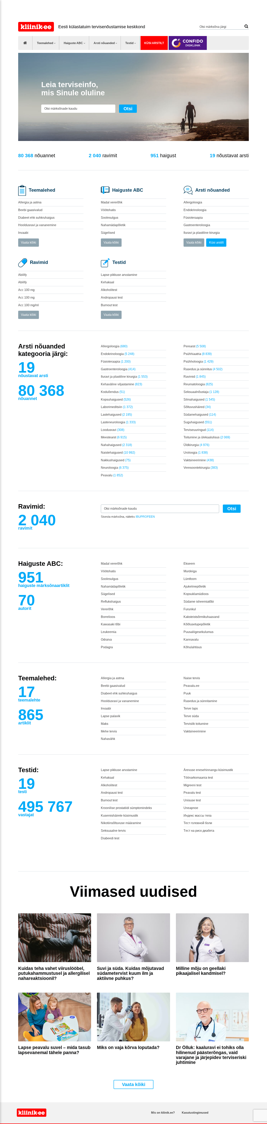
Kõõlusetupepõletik (197, 624)
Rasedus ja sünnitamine (200, 701)
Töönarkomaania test (198, 777)
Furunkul (190, 609)
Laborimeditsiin (117, 407)
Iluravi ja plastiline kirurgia (202, 232)
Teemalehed (45, 43)
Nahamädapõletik (113, 225)
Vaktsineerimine (199, 460)
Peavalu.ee (191, 685)
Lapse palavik (110, 716)
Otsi (246, 26)
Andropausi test (112, 297)
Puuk (187, 693)
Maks (104, 723)
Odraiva (106, 639)
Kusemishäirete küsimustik (119, 815)
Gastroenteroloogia (197, 225)
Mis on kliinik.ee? (163, 1112)
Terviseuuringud (199, 430)
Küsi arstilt (154, 43)
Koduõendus (113, 392)
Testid (129, 43)
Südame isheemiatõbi (199, 601)
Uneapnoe (191, 808)
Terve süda (191, 716)
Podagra (107, 647)
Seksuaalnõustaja (201, 392)
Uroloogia (196, 452)
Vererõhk (107, 609)
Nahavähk (108, 738)
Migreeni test (192, 785)
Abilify (22, 274)
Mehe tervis (109, 731)
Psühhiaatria (198, 354)
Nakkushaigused (116, 460)
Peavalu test (192, 792)
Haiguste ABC (73, 43)
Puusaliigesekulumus (198, 632)
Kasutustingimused (195, 1112)
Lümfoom (190, 579)
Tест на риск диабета (199, 830)
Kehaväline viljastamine (121, 384)
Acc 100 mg (26, 290)
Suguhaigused (198, 422)
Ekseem (189, 563)
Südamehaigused (200, 414)
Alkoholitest (109, 290)
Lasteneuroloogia (118, 422)
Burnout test (109, 305)
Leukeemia (108, 632)
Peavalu (112, 475)
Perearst (195, 346)
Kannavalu (191, 639)
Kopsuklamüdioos (196, 594)
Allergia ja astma (29, 202)
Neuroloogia (115, 467)
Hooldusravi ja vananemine (37, 225)
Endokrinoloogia (195, 210)
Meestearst (114, 437)
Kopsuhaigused (116, 399)
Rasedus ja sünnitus (203, 369)
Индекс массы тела (197, 815)
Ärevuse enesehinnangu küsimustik (208, 770)
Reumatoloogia (198, 384)
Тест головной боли (198, 823)
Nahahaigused (116, 445)
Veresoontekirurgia (201, 467)
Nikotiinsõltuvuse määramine (121, 823)
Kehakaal (107, 282)
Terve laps (191, 708)
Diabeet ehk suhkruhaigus (36, 217)
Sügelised (108, 232)
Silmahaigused (199, 399)
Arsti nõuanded (104, 43)
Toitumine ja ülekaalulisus (207, 437)
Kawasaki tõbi (110, 624)
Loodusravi (112, 430)
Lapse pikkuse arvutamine (119, 274)
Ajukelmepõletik (195, 586)
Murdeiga (190, 571)
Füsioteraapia (193, 217)
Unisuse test (192, 800)
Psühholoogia (198, 361)
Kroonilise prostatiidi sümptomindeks (126, 808)
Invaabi (23, 232)
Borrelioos (108, 616)
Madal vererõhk (111, 202)
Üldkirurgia (196, 445)
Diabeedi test (110, 838)
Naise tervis (192, 678)
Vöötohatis (108, 210)
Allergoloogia (193, 202)
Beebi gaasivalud (30, 210)
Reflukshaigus (111, 601)
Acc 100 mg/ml (28, 305)
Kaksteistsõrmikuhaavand (201, 616)
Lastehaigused (116, 414)
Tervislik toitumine (196, 723)
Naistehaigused (118, 452)
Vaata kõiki (28, 242)
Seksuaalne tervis (113, 830)
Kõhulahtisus (193, 647)
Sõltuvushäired (197, 407)
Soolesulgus (109, 217)
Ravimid (195, 376)
